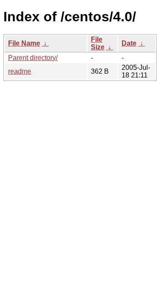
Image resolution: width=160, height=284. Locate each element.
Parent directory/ (33, 57)
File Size (98, 43)
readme (19, 71)
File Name (24, 43)
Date (129, 43)
